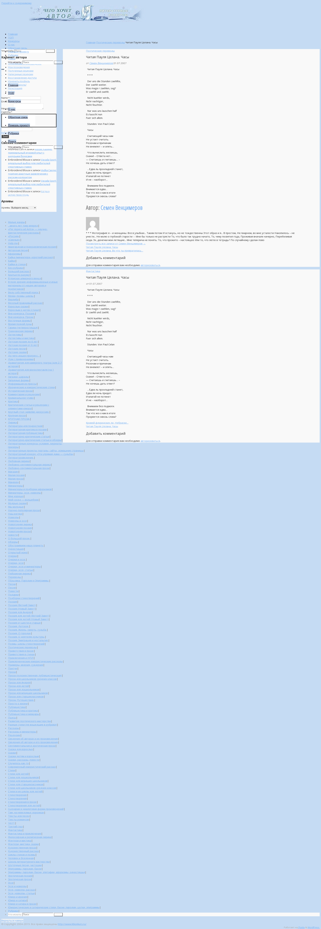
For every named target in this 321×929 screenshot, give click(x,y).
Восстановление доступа (22, 77)
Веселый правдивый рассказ (25, 303)
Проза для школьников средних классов (32, 679)
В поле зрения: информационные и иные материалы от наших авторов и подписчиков (33, 285)
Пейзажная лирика (19, 573)
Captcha (6, 112)
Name (5, 97)
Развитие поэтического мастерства (29, 721)
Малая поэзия (16, 475)
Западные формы (18, 380)
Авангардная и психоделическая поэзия (32, 246)
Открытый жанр (17, 552)
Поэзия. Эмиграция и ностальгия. (28, 640)
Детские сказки (17, 352)
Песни (12, 584)
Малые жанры (16, 222)
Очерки (12, 556)
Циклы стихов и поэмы (21, 854)
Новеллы (13, 517)
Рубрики (13, 910)
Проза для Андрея (19, 682)
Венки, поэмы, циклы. (21, 296)
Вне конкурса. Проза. (20, 317)
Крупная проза (17, 415)
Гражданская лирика (20, 331)
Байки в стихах (17, 264)
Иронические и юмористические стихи (31, 387)
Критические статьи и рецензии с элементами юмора (28, 406)
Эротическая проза (19, 879)
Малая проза (15, 478)
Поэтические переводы (110, 42)
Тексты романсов (18, 819)
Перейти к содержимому (16, 3)
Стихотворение (17, 794)
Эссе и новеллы (17, 886)
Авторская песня (18, 250)
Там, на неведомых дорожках (26, 812)
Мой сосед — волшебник (23, 499)
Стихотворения (17, 798)
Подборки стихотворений (24, 598)
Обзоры (13, 541)
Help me (13, 243)
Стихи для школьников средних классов (32, 787)
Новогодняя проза (19, 531)
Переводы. (14, 577)
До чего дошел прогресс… (24, 355)
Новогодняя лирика (20, 524)
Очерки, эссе (16, 563)
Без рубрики (15, 267)
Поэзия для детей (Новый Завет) (28, 619)
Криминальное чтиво (21, 397)
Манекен (13, 482)
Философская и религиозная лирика (29, 837)
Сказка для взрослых (20, 749)
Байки (11, 260)
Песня (12, 587)
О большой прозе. (19, 538)
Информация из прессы (22, 383)
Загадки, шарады (18, 376)
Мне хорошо (15, 496)
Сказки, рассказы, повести (23, 759)
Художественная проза (22, 847)
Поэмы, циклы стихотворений (26, 643)
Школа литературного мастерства (28, 861)
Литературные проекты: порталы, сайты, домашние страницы (46, 450)
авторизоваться (150, 265)
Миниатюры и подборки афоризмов (29, 489)
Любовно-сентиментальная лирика (29, 464)
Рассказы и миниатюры (22, 731)
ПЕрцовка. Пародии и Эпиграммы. (28, 580)
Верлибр (13, 299)
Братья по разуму (18, 274)
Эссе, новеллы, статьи (21, 893)
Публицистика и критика (23, 710)
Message (7, 108)
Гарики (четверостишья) (23, 327)
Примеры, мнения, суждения (25, 664)
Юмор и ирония (17, 896)
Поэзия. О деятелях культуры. (26, 636)
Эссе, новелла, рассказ (21, 889)
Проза (12, 671)
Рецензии (14, 735)
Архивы (5, 207)
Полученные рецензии (20, 70)
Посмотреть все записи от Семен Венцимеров (116, 243)
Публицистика (16, 707)
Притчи (12, 668)
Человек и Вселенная (21, 858)
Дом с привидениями (21, 359)
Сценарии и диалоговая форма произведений (36, 809)
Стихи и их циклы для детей (25, 791)
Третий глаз (15, 826)
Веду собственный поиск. (23, 292)
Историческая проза (20, 390)
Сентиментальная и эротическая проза (31, 745)
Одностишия (16, 549)
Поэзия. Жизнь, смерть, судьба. (27, 629)
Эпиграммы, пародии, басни (24, 868)
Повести (13, 591)
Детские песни (17, 348)
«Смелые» (14, 239)
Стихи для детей (18, 773)
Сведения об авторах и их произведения (33, 738)
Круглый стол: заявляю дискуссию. (28, 411)
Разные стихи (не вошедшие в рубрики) (32, 724)
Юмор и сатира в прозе (22, 903)
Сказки (12, 752)
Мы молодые (16, 506)
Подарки (13, 594)
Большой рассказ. (18, 271)
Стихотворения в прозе (22, 802)
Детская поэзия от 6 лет (22, 345)
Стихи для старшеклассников (25, 784)
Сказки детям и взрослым (23, 756)
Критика (13, 401)
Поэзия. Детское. (18, 626)
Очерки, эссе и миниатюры (24, 566)
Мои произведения (19, 67)
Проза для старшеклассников (26, 696)
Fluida (301, 927)
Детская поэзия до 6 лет (23, 341)
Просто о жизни (18, 703)
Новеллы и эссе (17, 520)
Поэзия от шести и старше (24, 622)
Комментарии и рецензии (23, 394)
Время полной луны (20, 324)
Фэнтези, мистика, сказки (23, 844)
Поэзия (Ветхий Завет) (22, 605)
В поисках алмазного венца (24, 278)
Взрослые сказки (18, 306)
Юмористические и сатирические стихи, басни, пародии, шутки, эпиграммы (53, 907)
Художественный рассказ (23, 851)
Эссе (10, 882)
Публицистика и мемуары (23, 714)
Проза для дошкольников (23, 689)
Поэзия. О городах (19, 633)
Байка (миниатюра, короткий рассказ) (30, 257)
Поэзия (12, 601)
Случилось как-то (18, 763)
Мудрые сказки (17, 503)
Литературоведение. (21, 457)
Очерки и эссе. (17, 559)
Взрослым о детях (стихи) (23, 310)
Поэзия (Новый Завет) (21, 608)
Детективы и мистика (21, 338)
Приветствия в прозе (21, 650)
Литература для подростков (25, 426)
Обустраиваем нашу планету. (25, 545)
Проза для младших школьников (28, 693)
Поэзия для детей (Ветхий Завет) (28, 615)
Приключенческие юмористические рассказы (35, 661)
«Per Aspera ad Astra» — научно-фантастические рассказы (28, 230)
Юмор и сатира (17, 900)
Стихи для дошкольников (23, 777)
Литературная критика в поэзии (27, 429)
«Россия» (13, 236)
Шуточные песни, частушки (25, 865)
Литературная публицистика (25, 433)
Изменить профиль (19, 81)
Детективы (15, 334)
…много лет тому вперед (23, 225)
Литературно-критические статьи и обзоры (34, 440)
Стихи (11, 770)
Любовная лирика (18, 461)
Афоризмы (14, 253)
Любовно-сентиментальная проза (28, 468)
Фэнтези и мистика (19, 840)
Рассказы (13, 728)
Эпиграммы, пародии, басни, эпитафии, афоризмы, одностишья (46, 872)
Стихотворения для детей (24, 805)
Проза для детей (18, 686)
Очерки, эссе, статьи (20, 570)
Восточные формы (19, 320)
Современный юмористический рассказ (32, 766)
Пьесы (12, 717)
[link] (11, 58)
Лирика (12, 422)
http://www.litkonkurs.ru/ (72, 924)
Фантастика (93, 271)
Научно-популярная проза (24, 510)
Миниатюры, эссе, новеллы (24, 492)
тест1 (11, 823)
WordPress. (314, 927)
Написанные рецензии (20, 74)
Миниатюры (15, 485)
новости (13, 534)
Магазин (13, 471)
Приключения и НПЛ (20, 657)
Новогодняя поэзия (20, 527)
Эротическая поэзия (20, 875)
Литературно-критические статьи (28, 436)
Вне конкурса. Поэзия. (21, 313)
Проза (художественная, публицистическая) (35, 675)
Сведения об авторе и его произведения (33, 742)
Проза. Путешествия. (21, 700)
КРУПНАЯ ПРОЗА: (19, 418)
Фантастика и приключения (24, 833)
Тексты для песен (18, 816)
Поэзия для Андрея (20, 612)
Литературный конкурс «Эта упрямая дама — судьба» (40, 454)
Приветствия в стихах (21, 654)
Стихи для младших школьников (27, 780)
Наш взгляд (15, 513)
